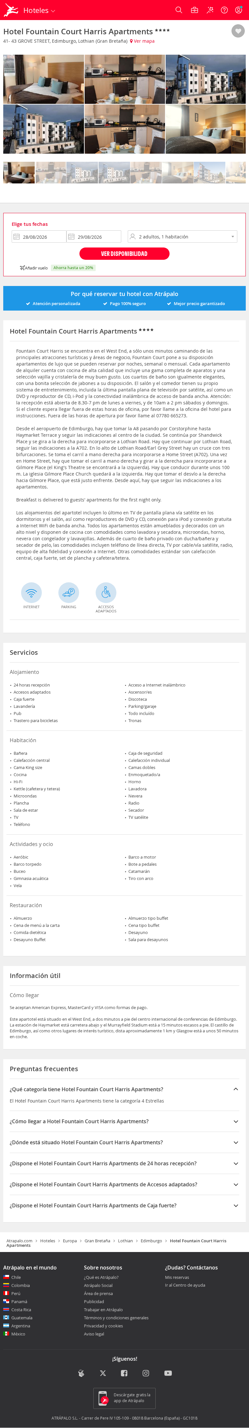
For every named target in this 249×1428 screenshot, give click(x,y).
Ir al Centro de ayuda (185, 1285)
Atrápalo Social (98, 1285)
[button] (238, 31)
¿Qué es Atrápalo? (101, 1277)
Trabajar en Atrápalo (103, 1310)
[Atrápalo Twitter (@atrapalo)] (103, 1374)
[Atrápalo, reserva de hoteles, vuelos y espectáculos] (11, 10)
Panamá (19, 1301)
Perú (15, 1293)
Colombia (20, 1285)
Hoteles (47, 1241)
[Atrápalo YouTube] (168, 1374)
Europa (70, 1241)
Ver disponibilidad (124, 253)
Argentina (20, 1326)
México (18, 1334)
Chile (16, 1277)
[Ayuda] (224, 10)
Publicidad (94, 1301)
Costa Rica (21, 1310)
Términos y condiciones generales (116, 1318)
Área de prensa (98, 1293)
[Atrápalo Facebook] (124, 1374)
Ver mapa (144, 41)
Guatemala (21, 1318)
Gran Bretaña (97, 1241)
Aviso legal (94, 1334)
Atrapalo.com (19, 1241)
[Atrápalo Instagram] (146, 1374)
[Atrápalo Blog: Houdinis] (81, 1373)
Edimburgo (151, 1241)
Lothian (125, 1241)
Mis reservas (177, 1277)
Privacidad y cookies (103, 1326)
